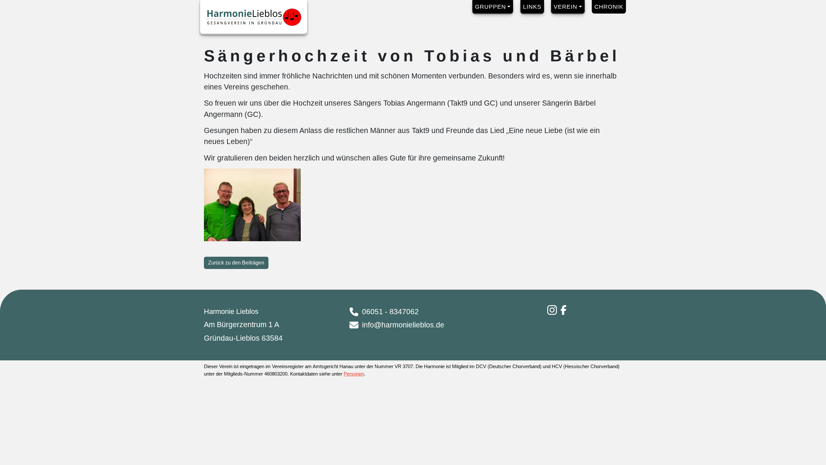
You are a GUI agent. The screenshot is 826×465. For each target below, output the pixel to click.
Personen (354, 374)
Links (532, 7)
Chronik (608, 7)
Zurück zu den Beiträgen (236, 262)
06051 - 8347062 (390, 311)
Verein (565, 7)
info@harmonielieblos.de (403, 325)
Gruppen (490, 7)
